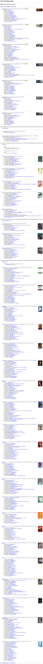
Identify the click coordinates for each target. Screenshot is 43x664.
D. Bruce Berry (19, 192)
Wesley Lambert (13, 472)
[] (25, 24)
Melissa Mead (13, 628)
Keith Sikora (12, 271)
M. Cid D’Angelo (10, 602)
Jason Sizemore (11, 626)
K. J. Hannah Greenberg (12, 16)
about (5, 144)
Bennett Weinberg (12, 185)
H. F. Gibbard (12, 631)
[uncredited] (11, 235)
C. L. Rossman (11, 654)
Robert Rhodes (11, 465)
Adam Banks (15, 603)
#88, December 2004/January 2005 (20, 591)
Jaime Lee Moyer (12, 655)
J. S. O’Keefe (17, 19)
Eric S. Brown (10, 313)
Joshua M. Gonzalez (12, 228)
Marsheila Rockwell (11, 350)
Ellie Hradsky (34, 360)
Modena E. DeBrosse (13, 638)
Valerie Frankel (10, 336)
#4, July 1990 (20, 371)
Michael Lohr (10, 539)
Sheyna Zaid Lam (10, 82)
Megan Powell (12, 298)
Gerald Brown (12, 17)
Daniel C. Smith (10, 529)
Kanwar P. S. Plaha (16, 67)
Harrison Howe (13, 456)
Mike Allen (12, 431)
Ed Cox (11, 482)
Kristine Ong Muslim (13, 646)
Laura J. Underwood (12, 520)
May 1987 (21, 449)
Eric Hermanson (12, 487)
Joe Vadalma (12, 355)
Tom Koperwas (13, 18)
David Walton (9, 445)
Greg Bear (23, 432)
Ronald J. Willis (19, 163)
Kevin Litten (13, 353)
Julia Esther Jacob (11, 92)
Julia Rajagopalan (14, 57)
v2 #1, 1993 (20, 278)
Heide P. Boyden (12, 634)
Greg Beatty (14, 514)
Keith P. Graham (11, 468)
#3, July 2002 (18, 486)
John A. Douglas (10, 252)
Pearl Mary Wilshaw (15, 590)
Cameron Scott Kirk (13, 70)
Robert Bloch (19, 212)
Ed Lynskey (9, 457)
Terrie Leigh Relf (12, 408)
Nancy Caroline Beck (11, 337)
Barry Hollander (15, 329)
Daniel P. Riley (22, 230)
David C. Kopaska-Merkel (11, 345)
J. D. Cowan (17, 238)
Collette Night (11, 13)
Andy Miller (11, 444)
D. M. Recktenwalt (13, 506)
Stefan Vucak (11, 31)
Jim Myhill (10, 107)
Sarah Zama (22, 505)
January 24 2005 (19, 635)
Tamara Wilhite (11, 428)
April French (10, 434)
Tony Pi (24, 517)
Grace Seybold (10, 652)
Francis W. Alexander (13, 490)
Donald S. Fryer (33, 215)
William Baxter (11, 591)
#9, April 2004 (19, 431)
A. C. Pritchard (11, 250)
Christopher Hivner (9, 384)
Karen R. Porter (14, 450)
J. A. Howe (11, 623)
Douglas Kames (13, 205)
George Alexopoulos (19, 225)
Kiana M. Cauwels (16, 47)
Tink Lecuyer (12, 325)
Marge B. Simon (15, 392)
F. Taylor (10, 648)
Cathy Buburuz (13, 272)
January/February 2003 (19, 606)
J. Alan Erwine (14, 388)
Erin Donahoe (12, 276)
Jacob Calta (10, 256)
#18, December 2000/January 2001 (25, 489)
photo (36, 135)
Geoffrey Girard (12, 644)
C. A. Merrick (12, 317)
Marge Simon (13, 311)
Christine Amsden (12, 502)
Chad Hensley (13, 275)
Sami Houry (10, 356)
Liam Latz (8, 119)
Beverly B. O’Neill (9, 396)
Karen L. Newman (12, 516)
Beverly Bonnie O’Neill (10, 316)
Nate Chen (11, 242)
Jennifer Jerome (12, 453)
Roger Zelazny (9, 181)
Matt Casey (8, 588)
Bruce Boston (11, 277)
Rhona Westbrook (9, 645)
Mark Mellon (12, 407)
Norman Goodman (10, 12)
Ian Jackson (10, 101)
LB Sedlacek (11, 426)
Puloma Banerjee (10, 464)
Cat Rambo (11, 601)
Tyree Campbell (8, 264)
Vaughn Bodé (10, 202)
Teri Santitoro (10, 288)
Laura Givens (35, 496)
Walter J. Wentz (13, 174)
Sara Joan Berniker (16, 470)
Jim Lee (13, 565)
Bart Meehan (11, 37)
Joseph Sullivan (11, 14)
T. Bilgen (13, 534)
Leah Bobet (14, 344)
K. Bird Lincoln (17, 435)
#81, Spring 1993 (20, 383)
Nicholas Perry (12, 301)
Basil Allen (13, 257)
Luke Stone (15, 250)
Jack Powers (10, 73)
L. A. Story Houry (10, 307)
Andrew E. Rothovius (16, 182)
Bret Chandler (13, 48)
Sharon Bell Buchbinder (12, 582)
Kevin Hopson (12, 68)
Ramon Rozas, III (12, 544)
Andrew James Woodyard (14, 104)
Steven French (12, 89)
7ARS (9, 411)
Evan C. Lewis (16, 58)
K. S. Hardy (10, 583)
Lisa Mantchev (12, 299)
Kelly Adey (13, 292)
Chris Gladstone (12, 109)
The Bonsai (10, 236)
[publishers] (7, 263)
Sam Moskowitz (13, 132)
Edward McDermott (10, 620)
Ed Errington (14, 15)
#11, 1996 (20, 272)
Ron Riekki (20, 83)
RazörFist (14, 225)
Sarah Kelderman (10, 559)
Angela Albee (10, 368)
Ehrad (32, 324)
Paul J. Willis (20, 156)
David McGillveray (13, 504)
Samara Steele (17, 622)
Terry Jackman (10, 519)
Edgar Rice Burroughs (18, 138)
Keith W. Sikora (11, 387)
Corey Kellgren (11, 515)
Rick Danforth (13, 255)
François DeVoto (13, 471)
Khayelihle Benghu (13, 75)
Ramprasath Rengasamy (11, 69)
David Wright (12, 574)
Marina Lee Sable (10, 605)
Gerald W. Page (11, 186)
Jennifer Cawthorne (13, 393)
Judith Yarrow (12, 88)
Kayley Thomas (12, 599)
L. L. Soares (9, 521)
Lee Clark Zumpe (10, 389)
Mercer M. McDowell (14, 204)
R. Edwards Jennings (21, 168)
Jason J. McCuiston (13, 249)
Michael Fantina (10, 296)
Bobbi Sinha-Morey (11, 474)
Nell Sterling (9, 91)
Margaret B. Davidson (14, 503)
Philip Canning (9, 170)
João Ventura (9, 71)
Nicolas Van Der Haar (12, 86)
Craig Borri (12, 51)
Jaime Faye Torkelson (15, 239)
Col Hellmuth (10, 21)
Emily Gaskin (11, 334)
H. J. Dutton (15, 106)
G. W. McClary (14, 20)
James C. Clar (10, 53)
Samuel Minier (14, 293)
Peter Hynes (9, 604)
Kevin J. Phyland (8, 28)
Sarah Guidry (17, 281)
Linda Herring (12, 649)
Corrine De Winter (14, 585)
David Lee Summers (13, 642)
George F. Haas (10, 211)
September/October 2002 (17, 385)
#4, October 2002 (20, 446)
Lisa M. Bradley (16, 347)
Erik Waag (11, 241)
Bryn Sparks (12, 473)
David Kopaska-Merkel (11, 280)
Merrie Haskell (11, 635)
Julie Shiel (10, 289)
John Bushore (10, 427)
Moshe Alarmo (14, 50)
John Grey (10, 366)
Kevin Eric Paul (11, 66)
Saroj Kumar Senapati (16, 74)
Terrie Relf (11, 286)
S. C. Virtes (11, 273)
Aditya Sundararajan (12, 253)
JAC (31, 267)
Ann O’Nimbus (8, 365)
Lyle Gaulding (14, 162)
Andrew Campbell (13, 240)
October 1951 (29, 176)
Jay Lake (18, 537)
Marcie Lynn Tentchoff (12, 552)
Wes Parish (27, 59)
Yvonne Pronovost (12, 581)
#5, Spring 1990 (18, 418)
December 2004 (19, 484)
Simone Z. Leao (9, 33)
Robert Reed (11, 651)
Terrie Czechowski (11, 538)
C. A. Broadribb (11, 76)
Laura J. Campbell (14, 254)
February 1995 (21, 475)
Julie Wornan (11, 60)
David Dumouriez (11, 122)
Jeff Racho (11, 611)
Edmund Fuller (13, 139)
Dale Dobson (9, 592)
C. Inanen (11, 85)
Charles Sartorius (8, 77)
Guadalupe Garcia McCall (12, 653)
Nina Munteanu (17, 432)
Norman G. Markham (10, 157)
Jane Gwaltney (12, 567)
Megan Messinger (12, 533)
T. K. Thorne (10, 650)
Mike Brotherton (26, 501)
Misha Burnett (12, 251)
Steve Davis (11, 30)
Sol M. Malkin (20, 135)
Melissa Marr (11, 507)
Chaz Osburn (11, 102)
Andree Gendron (13, 458)
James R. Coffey (12, 11)
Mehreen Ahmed (9, 40)
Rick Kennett (13, 36)
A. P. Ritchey (13, 72)
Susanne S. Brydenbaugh (14, 326)
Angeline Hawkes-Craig (12, 319)
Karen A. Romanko (12, 285)
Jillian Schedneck (9, 54)
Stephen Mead (35, 401)
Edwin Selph (8, 545)
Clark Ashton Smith (20, 216)
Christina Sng (8, 270)
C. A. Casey (11, 372)
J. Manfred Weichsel (10, 243)
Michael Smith (14, 108)
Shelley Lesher (15, 647)
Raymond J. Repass (15, 610)
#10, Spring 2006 (21, 632)
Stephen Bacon (11, 562)
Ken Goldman (13, 489)
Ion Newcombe (16, 8)
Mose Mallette (13, 193)
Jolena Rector (10, 279)
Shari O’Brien (9, 550)
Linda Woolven (10, 658)
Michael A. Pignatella (12, 430)
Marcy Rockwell (15, 291)
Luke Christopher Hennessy (16, 49)
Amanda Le (10, 105)
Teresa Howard (12, 452)
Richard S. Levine (13, 593)
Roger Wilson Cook (11, 199)
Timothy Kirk (10, 213)
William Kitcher (12, 34)
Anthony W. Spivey (11, 660)
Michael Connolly (15, 339)
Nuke (9, 10)
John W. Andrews (17, 161)
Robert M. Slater (14, 194)
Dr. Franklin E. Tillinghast (26, 189)
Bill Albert (17, 353)
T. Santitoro (10, 499)
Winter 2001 (24, 369)
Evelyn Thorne (9, 183)
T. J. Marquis (12, 229)
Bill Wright (7, 598)
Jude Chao (11, 573)
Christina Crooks (11, 607)
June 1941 (25, 138)
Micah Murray (13, 237)
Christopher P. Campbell (10, 637)
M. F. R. (12, 226)
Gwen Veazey (13, 643)
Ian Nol (10, 258)
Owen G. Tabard (15, 227)
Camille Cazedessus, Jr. (14, 140)
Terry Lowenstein (17, 369)
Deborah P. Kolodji (13, 554)
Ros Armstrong (10, 52)
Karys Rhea (18, 115)
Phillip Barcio (12, 39)
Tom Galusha (17, 551)
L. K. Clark (8, 587)
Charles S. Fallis (28, 418)
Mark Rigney (13, 485)
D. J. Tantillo (14, 46)
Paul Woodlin (15, 546)
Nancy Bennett (11, 404)
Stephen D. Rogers (10, 436)
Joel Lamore (11, 625)
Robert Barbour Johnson (19, 176)
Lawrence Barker (17, 349)
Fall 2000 (16, 336)
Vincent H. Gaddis (15, 172)
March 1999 (23, 594)
